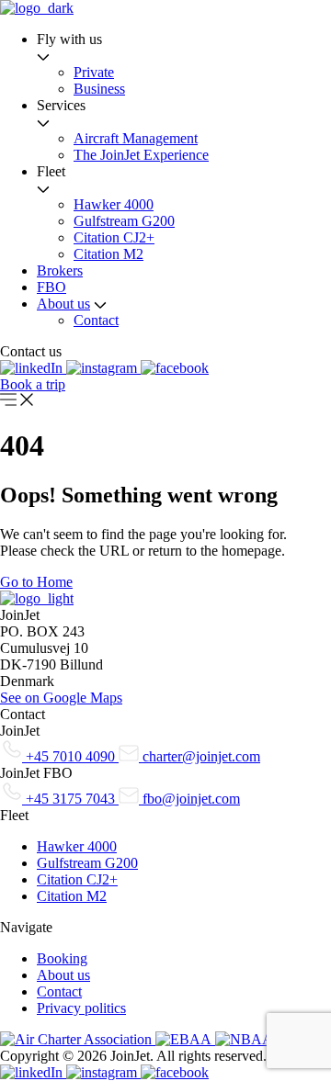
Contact (96, 320)
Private (94, 72)
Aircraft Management (136, 138)
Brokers (60, 270)
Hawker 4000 (114, 204)
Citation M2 (108, 254)
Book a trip (32, 384)
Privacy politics (81, 1008)
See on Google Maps (61, 697)
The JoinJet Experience (141, 155)
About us (63, 303)
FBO (51, 287)
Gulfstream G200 (124, 221)
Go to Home (36, 582)
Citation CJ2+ (114, 237)
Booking (62, 958)
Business (99, 88)
